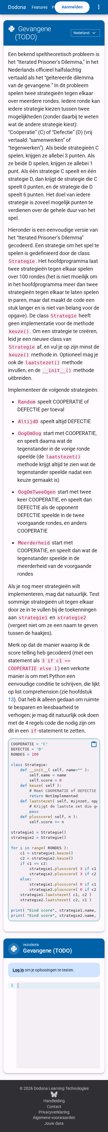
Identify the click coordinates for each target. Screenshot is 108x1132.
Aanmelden (72, 7)
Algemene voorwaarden (54, 1117)
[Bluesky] (54, 1094)
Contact (54, 1106)
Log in (18, 970)
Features (40, 7)
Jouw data (54, 1123)
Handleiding (54, 1100)
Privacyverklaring (54, 1112)
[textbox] (58, 1025)
